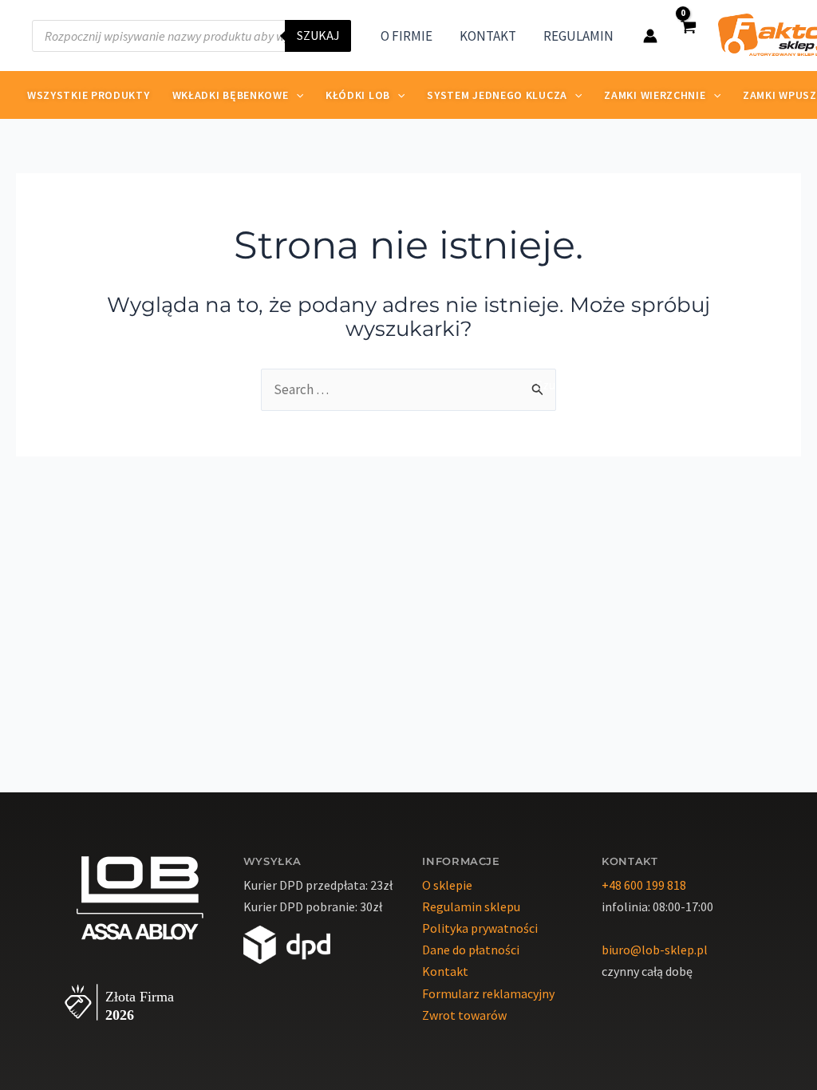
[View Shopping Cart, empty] (687, 35)
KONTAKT (488, 36)
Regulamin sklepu (471, 906)
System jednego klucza (497, 95)
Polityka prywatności (480, 928)
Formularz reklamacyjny (488, 993)
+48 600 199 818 (644, 885)
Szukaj (318, 36)
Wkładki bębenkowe (230, 95)
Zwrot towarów (464, 1015)
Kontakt (445, 971)
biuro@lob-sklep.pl (655, 950)
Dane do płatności (470, 950)
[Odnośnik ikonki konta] (650, 36)
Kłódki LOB (358, 95)
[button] (296, 95)
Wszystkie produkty (88, 95)
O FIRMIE (406, 36)
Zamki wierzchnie (654, 95)
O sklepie (447, 885)
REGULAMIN (578, 36)
